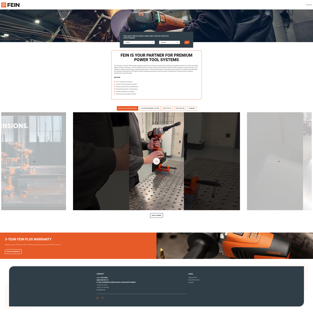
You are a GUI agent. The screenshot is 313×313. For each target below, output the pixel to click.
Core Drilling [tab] (180, 108)
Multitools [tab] (167, 108)
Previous (34, 161)
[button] (308, 5)
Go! (187, 42)
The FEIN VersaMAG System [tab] (150, 108)
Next (278, 161)
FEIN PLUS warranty (13, 251)
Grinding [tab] (192, 108)
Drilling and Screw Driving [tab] (127, 108)
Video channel (156, 215)
